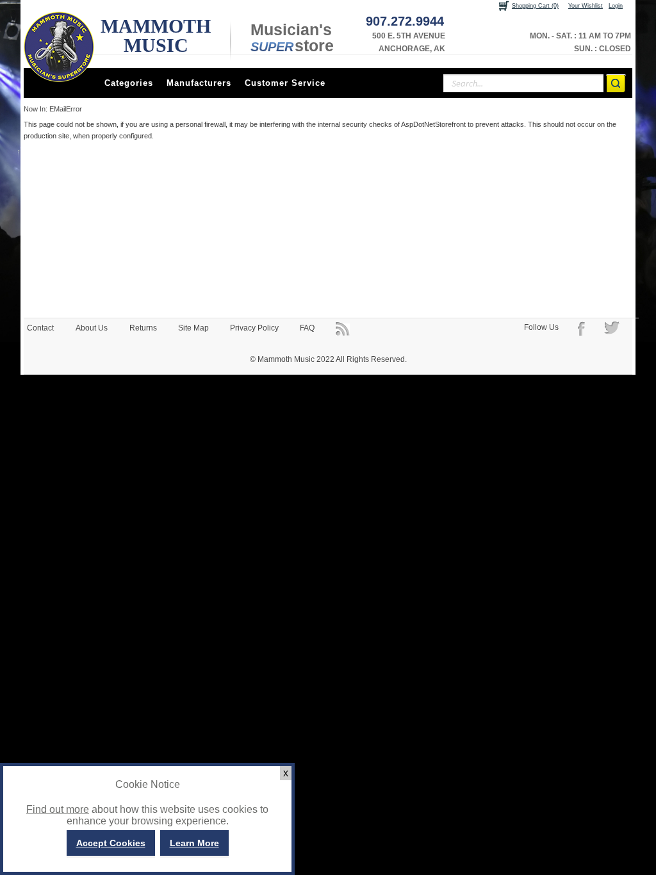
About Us (92, 327)
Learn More (194, 843)
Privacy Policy (254, 327)
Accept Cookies (110, 843)
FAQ (307, 327)
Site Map (193, 327)
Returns (143, 327)
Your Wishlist (585, 6)
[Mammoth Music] (59, 47)
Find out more (57, 809)
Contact (40, 327)
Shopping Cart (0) (535, 6)
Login (616, 6)
